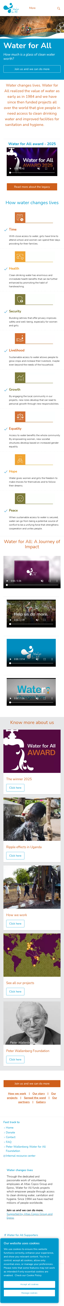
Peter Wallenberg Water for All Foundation (26, 1149)
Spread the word (35, 1098)
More (32, 8)
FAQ (8, 1142)
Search (59, 8)
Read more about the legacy (32, 187)
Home (10, 1127)
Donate (10, 1132)
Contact (10, 1137)
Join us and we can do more (32, 69)
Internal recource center (20, 1156)
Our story (38, 1093)
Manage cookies (29, 1293)
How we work (17, 1093)
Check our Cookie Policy (28, 1275)
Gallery (41, 1102)
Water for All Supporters (22, 1235)
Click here (15, 788)
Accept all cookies (29, 1284)
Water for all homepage (11, 8)
